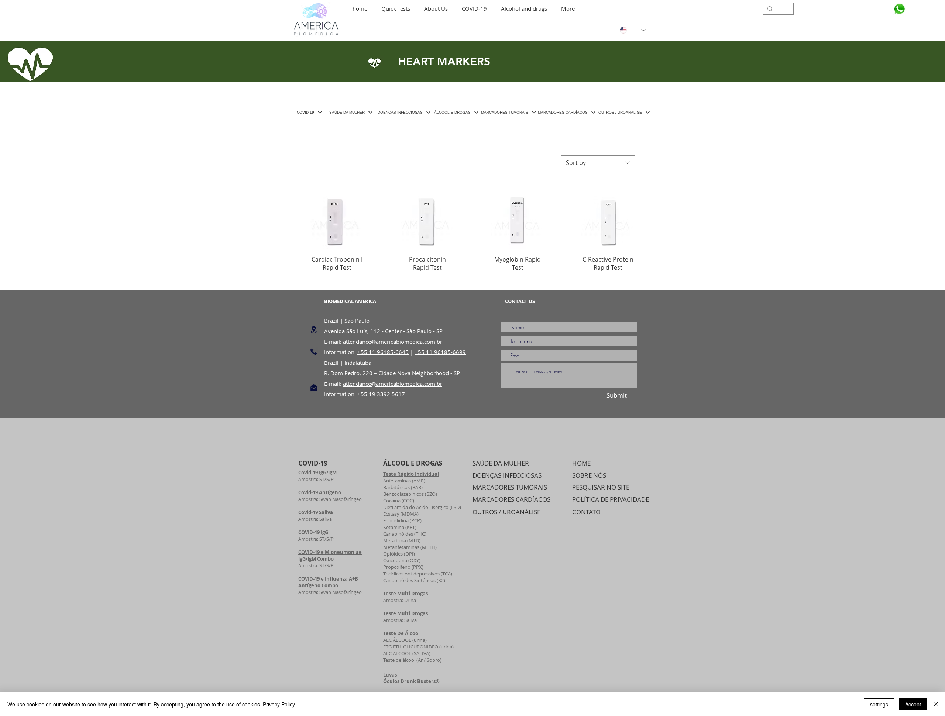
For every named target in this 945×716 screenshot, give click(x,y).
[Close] (936, 704)
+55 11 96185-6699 (440, 352)
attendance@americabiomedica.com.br (392, 341)
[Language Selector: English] (627, 30)
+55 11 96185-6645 (383, 352)
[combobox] (598, 162)
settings (879, 704)
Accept (913, 704)
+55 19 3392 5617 (381, 394)
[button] (395, 9)
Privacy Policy (279, 704)
